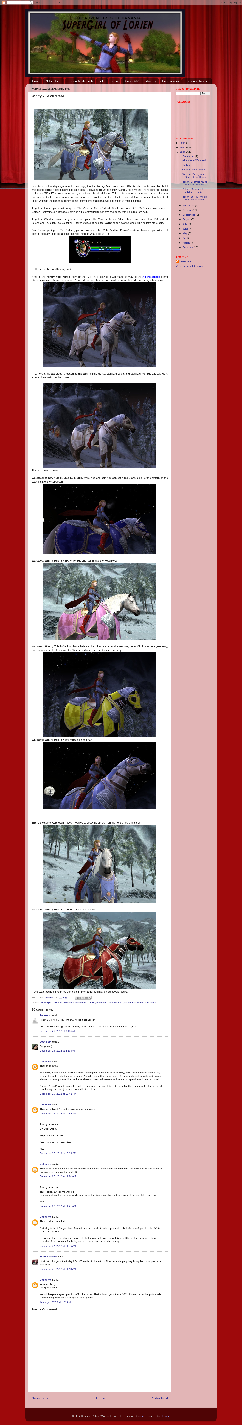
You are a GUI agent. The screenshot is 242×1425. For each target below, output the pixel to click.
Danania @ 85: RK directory (140, 81)
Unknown (45, 1061)
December (189, 156)
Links (102, 81)
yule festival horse (133, 1002)
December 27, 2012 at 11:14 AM (58, 1176)
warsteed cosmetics (75, 1002)
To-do (114, 81)
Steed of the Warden (193, 169)
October (187, 210)
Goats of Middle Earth (80, 81)
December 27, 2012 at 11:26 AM (58, 1246)
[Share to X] (83, 998)
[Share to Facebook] (86, 998)
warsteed (57, 1002)
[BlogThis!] (79, 998)
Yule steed (150, 1002)
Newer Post (40, 1398)
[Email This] (76, 998)
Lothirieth (46, 1041)
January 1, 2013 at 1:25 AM (55, 1302)
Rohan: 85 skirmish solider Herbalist (193, 190)
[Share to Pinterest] (90, 998)
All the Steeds (53, 81)
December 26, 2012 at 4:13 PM (57, 1050)
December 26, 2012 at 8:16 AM (57, 1031)
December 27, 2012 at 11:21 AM (58, 1206)
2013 (183, 147)
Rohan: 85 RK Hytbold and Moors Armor (194, 198)
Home (35, 81)
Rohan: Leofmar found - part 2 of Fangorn (195, 183)
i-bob (142, 1416)
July (185, 224)
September (189, 215)
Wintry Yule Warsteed (194, 160)
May (185, 233)
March (186, 242)
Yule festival (114, 1002)
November (189, 205)
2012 (183, 152)
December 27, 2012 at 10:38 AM (58, 1153)
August (187, 219)
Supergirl (46, 1002)
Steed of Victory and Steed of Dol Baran (194, 175)
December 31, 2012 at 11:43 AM (58, 1269)
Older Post (160, 1398)
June (186, 228)
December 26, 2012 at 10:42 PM (58, 1094)
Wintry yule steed (97, 1002)
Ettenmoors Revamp (197, 81)
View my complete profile (190, 266)
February (188, 247)
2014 (183, 143)
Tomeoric (45, 1015)
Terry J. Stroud (48, 1256)
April (185, 238)
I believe (186, 165)
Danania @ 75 (170, 81)
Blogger (165, 1416)
